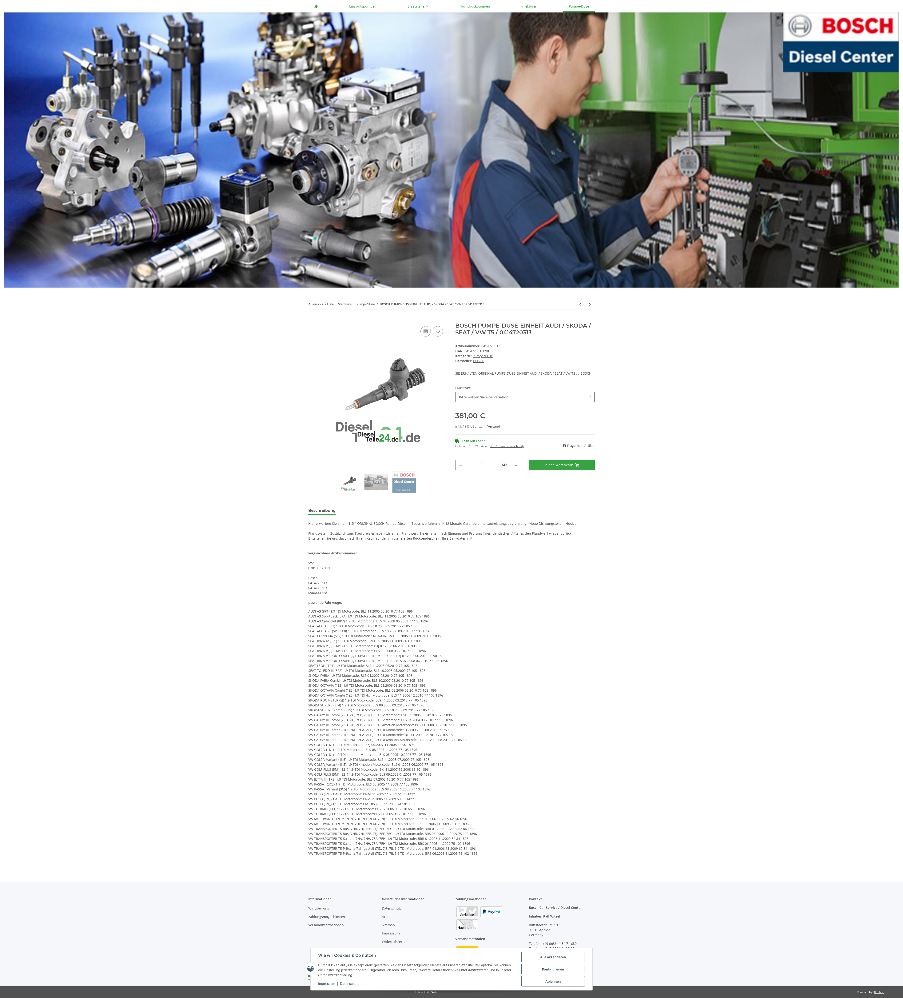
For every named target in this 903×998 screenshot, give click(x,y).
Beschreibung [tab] (322, 510)
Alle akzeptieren (553, 957)
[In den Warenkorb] (312, 319)
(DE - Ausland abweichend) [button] (506, 446)
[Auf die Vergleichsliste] (425, 331)
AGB (385, 916)
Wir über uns (318, 908)
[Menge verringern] (460, 465)
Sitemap (388, 925)
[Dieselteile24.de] (315, 6)
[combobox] (525, 397)
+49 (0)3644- (552, 943)
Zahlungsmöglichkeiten (326, 916)
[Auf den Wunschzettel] (438, 331)
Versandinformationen (326, 925)
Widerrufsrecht (394, 941)
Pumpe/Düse (483, 356)
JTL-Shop (878, 992)
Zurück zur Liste (323, 304)
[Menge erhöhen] (516, 465)
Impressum (326, 984)
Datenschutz (350, 984)
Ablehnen (553, 981)
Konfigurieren (553, 969)
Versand (493, 426)
